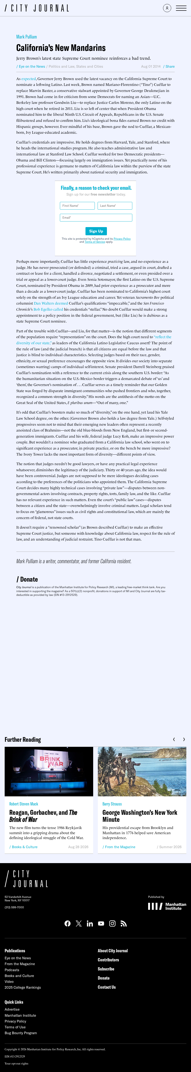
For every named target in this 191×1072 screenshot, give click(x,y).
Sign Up (96, 231)
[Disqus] (95, 664)
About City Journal (113, 950)
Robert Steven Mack (23, 804)
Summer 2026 (170, 847)
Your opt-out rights (16, 1063)
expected (28, 78)
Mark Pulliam (26, 36)
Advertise (12, 1009)
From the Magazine (120, 847)
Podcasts (12, 970)
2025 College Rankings (23, 987)
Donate (29, 579)
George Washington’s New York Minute (139, 816)
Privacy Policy (122, 238)
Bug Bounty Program (21, 1033)
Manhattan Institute (20, 1015)
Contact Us (107, 987)
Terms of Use (15, 1027)
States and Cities (89, 66)
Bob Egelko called (48, 309)
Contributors (108, 960)
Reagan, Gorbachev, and (43, 816)
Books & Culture (25, 847)
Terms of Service (95, 241)
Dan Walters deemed (51, 303)
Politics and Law (61, 66)
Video (9, 981)
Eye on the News (18, 958)
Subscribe (106, 969)
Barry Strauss (112, 804)
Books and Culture (19, 976)
